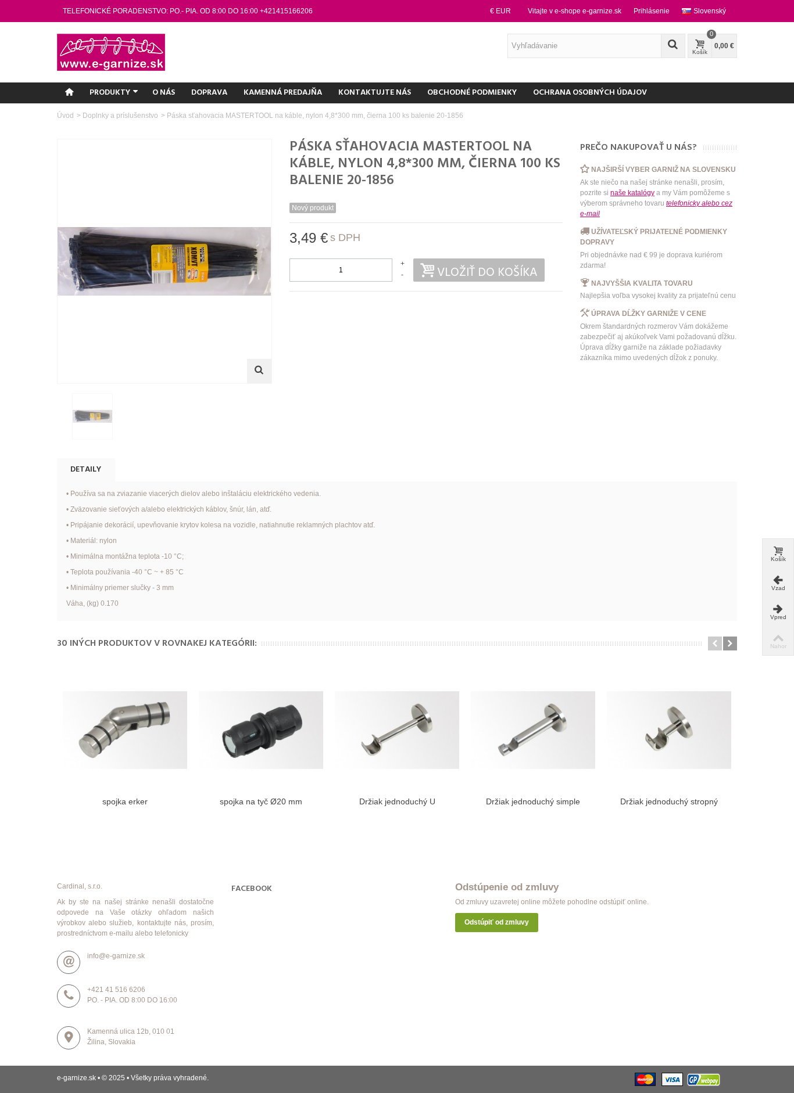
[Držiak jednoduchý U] (397, 730)
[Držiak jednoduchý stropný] (669, 730)
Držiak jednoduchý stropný (669, 801)
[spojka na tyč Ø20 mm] (261, 730)
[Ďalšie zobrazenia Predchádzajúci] (63, 417)
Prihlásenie (652, 11)
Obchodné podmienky (472, 92)
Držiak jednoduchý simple (533, 801)
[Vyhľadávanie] (673, 46)
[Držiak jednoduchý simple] (533, 730)
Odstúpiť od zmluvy (496, 922)
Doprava (209, 92)
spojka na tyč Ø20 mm (261, 801)
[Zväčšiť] (259, 371)
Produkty (110, 92)
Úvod (65, 116)
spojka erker (125, 801)
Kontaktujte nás (374, 92)
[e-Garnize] (111, 52)
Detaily (85, 469)
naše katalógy (632, 193)
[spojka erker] (125, 730)
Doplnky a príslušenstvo (120, 116)
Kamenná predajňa (283, 92)
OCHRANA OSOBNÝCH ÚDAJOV (590, 92)
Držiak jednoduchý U (397, 801)
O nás (163, 92)
